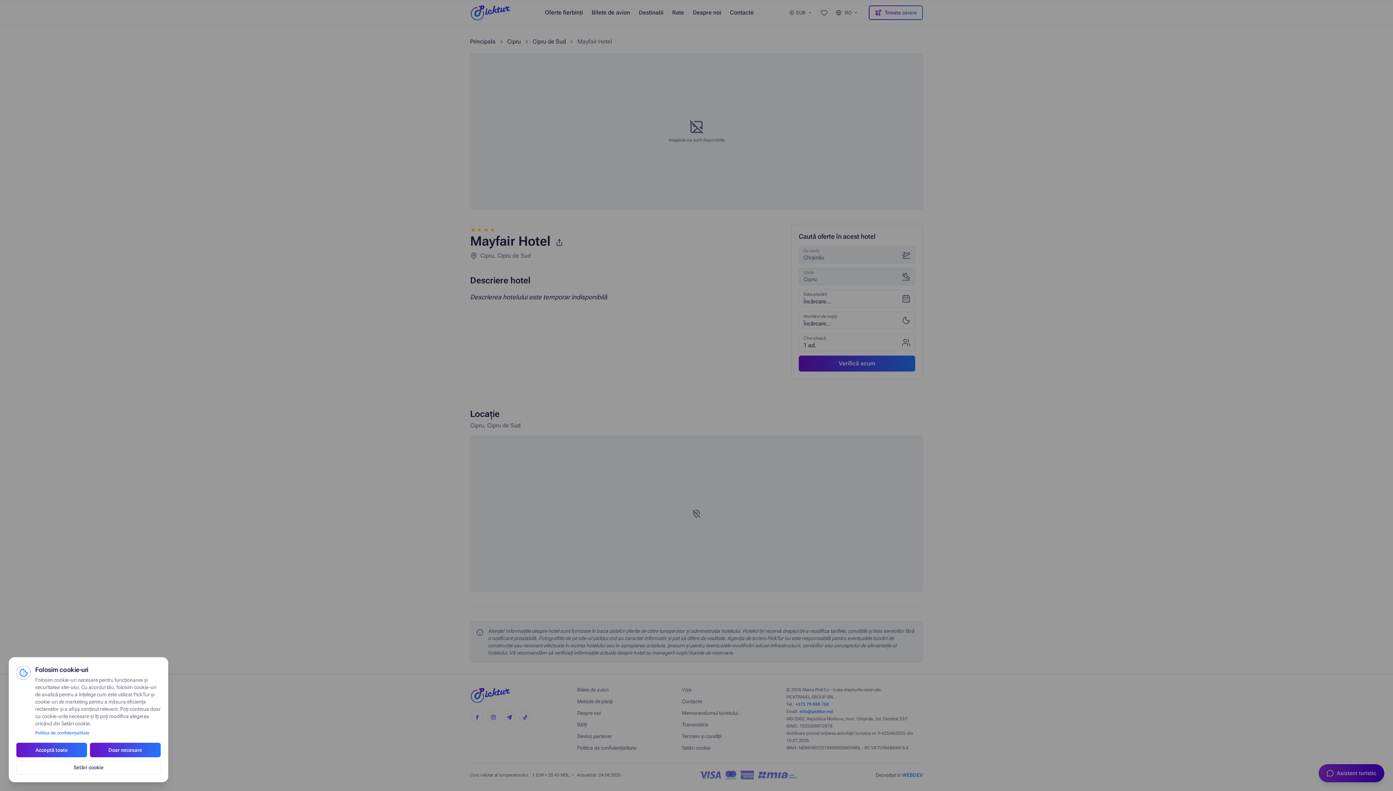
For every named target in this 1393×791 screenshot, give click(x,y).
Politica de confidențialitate (62, 732)
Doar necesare (125, 750)
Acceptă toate (52, 750)
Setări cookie (89, 767)
